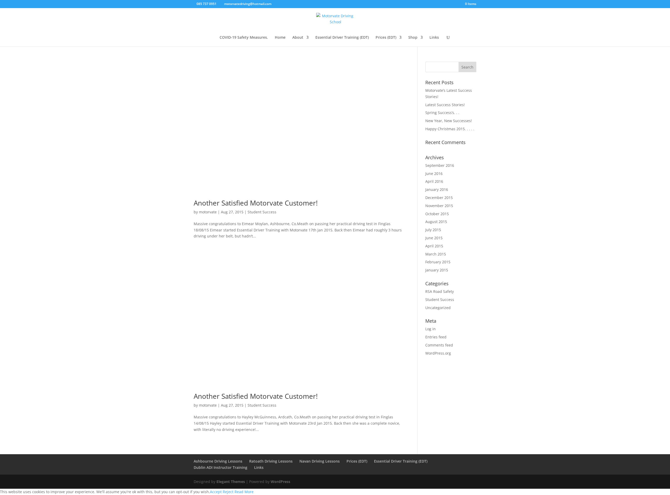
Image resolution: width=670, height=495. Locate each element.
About (297, 38)
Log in (430, 328)
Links (434, 38)
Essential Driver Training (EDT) (342, 38)
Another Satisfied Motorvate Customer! (256, 203)
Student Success (262, 211)
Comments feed (439, 345)
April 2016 (434, 181)
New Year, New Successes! (448, 120)
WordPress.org (438, 353)
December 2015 (439, 197)
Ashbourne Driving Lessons (218, 461)
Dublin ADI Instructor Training (220, 467)
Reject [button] (228, 491)
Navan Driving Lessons (319, 461)
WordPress (280, 481)
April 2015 (434, 245)
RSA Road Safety (439, 291)
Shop (412, 38)
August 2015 (436, 221)
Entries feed (435, 336)
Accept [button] (216, 491)
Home (280, 38)
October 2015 (437, 213)
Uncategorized (438, 307)
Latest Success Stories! (445, 104)
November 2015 (439, 205)
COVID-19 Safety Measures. (244, 38)
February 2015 (437, 261)
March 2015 (435, 254)
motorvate (208, 211)
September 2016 (439, 165)
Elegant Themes (230, 481)
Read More (244, 491)
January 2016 (436, 189)
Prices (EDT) (386, 38)
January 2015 (436, 270)
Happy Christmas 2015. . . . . (449, 128)
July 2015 (433, 229)
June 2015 (434, 237)
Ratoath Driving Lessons (271, 461)
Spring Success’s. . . (442, 112)
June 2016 (434, 173)
